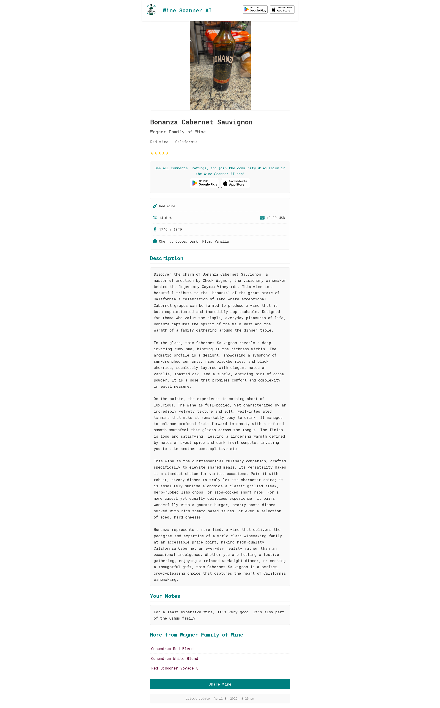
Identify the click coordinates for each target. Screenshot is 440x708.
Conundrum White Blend (174, 658)
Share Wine (220, 684)
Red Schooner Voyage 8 (174, 668)
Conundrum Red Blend (172, 648)
